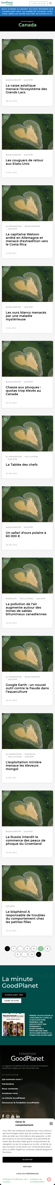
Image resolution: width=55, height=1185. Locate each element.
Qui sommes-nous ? (12, 1079)
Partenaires (8, 1084)
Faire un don (38, 3)
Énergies (11, 598)
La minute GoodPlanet (13, 1098)
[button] (51, 1123)
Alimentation (14, 226)
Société (28, 80)
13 (32, 954)
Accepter (27, 1160)
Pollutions (31, 456)
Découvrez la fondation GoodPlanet (20, 1102)
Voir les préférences (27, 1174)
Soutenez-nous (10, 1093)
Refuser (27, 1167)
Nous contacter (10, 1088)
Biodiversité (13, 80)
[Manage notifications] (49, 1179)
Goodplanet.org (13, 995)
